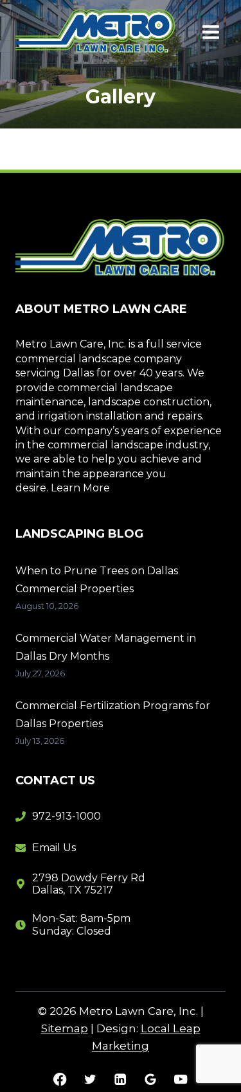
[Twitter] (90, 1079)
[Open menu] (210, 32)
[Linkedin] (120, 1079)
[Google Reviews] (151, 1079)
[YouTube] (181, 1079)
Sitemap (64, 1028)
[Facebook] (60, 1079)
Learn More (80, 488)
